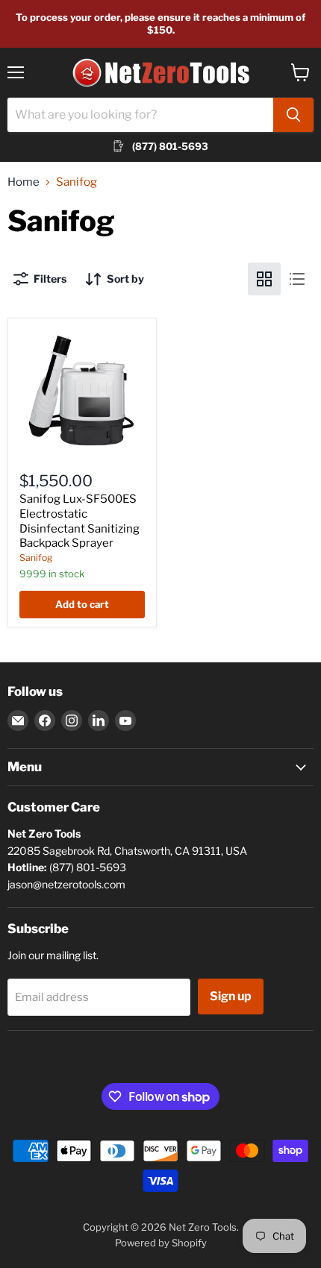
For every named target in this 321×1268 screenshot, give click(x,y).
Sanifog (35, 557)
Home (23, 182)
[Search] (293, 115)
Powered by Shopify (161, 1243)
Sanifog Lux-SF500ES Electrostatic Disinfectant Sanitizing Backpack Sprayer (79, 521)
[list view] (297, 279)
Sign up (231, 996)
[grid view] (264, 279)
